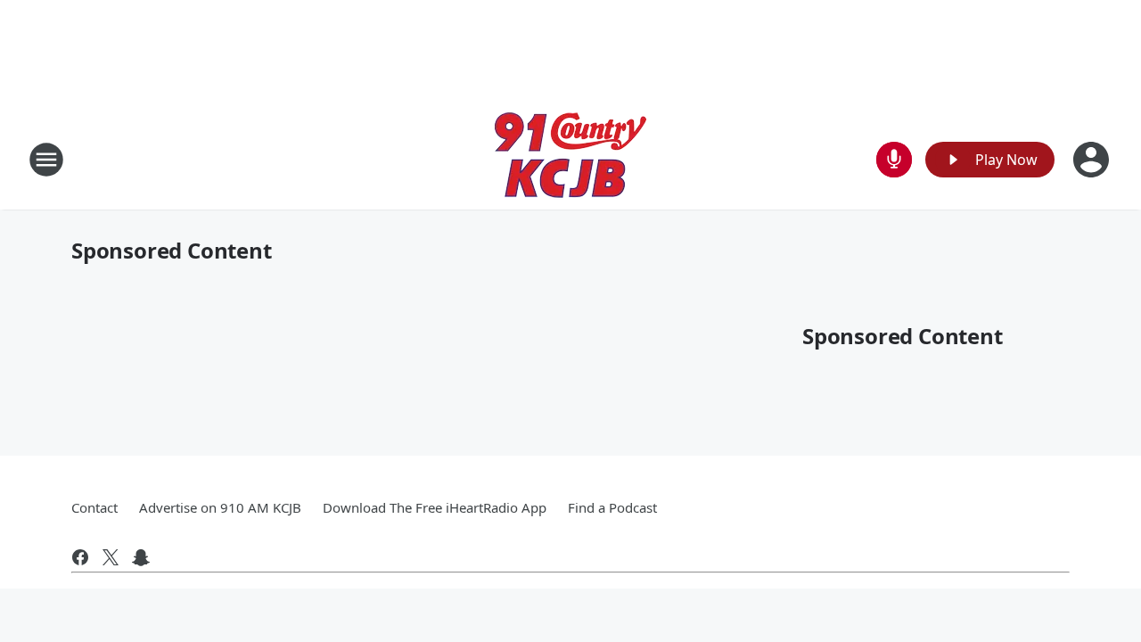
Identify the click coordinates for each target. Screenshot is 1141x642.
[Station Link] (570, 159)
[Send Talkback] (894, 159)
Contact (94, 507)
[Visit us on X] (110, 557)
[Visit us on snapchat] (141, 557)
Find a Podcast (612, 507)
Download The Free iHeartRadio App (434, 507)
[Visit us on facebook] (80, 557)
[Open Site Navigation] (46, 159)
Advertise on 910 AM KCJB (220, 507)
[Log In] (1092, 159)
